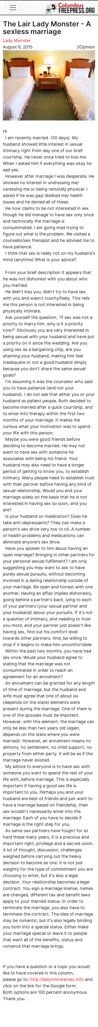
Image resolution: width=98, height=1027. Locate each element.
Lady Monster (17, 40)
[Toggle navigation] (13, 7)
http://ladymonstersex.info (57, 979)
